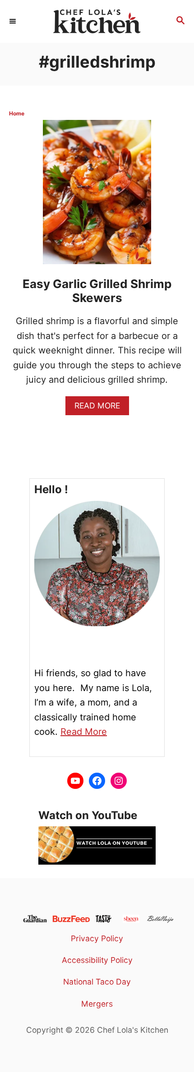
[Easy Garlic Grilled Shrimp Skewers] (97, 196)
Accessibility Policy (97, 960)
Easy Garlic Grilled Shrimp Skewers (97, 291)
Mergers (97, 1003)
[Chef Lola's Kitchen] (97, 21)
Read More (100, 407)
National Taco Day (97, 981)
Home (16, 113)
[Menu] (13, 21)
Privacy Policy (97, 938)
